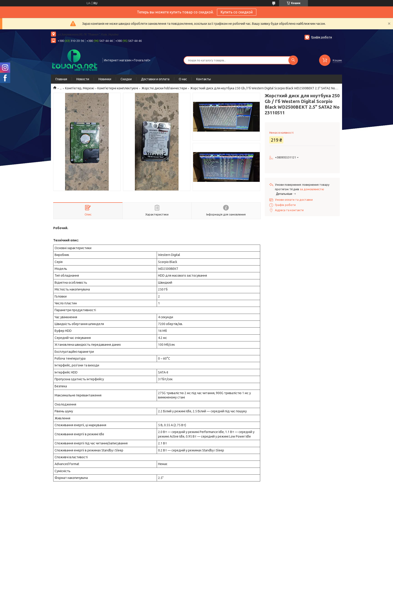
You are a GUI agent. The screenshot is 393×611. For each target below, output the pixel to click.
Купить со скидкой (237, 12)
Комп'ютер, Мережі (79, 88)
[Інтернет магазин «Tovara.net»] (74, 59)
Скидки (126, 79)
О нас (183, 79)
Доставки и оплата (155, 79)
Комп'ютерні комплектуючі (117, 88)
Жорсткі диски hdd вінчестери (164, 88)
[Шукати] (293, 60)
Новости (82, 79)
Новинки (104, 79)
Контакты (203, 79)
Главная (61, 79)
